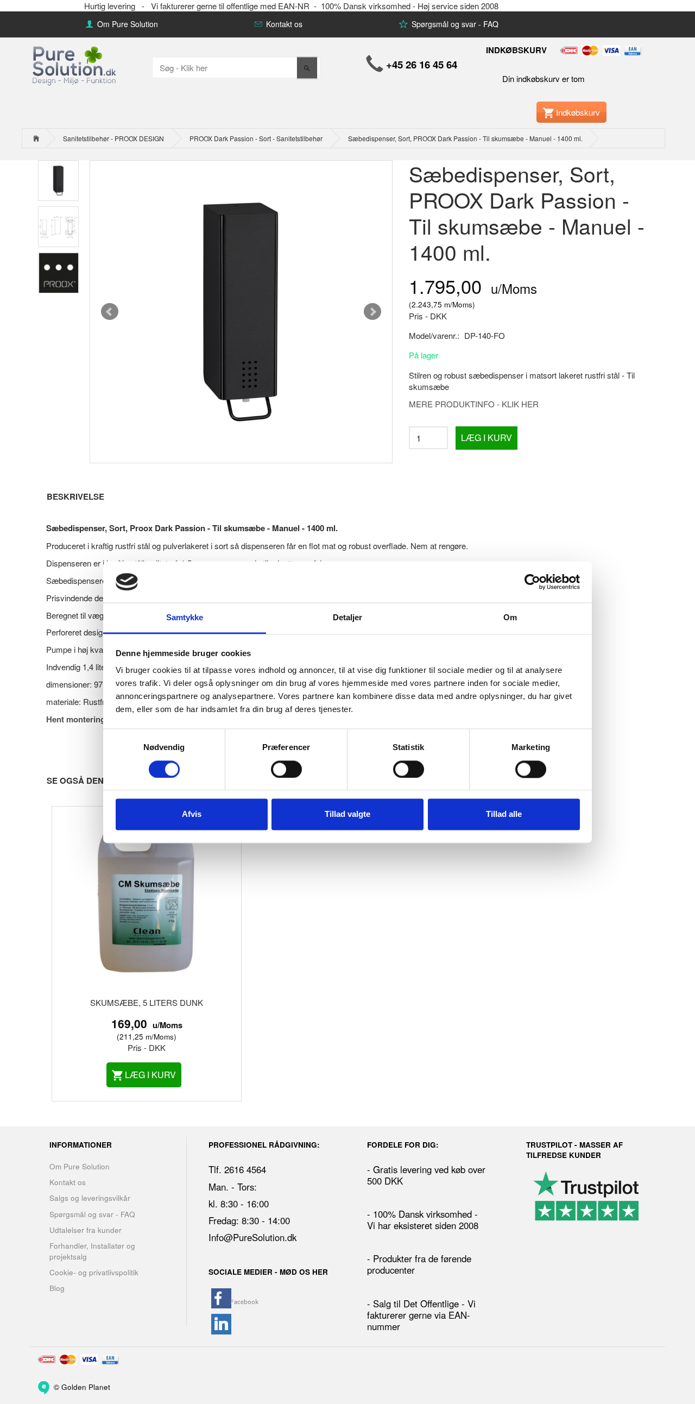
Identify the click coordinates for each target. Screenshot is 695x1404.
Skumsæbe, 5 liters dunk (146, 1002)
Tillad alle (504, 814)
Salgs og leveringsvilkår (89, 1198)
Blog (57, 1288)
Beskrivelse (75, 496)
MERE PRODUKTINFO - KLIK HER (474, 404)
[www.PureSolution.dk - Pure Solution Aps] (75, 64)
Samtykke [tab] (185, 617)
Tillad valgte (347, 814)
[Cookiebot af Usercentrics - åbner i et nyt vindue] (532, 582)
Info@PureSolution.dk (252, 1237)
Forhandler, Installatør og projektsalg (92, 1251)
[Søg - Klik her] (307, 67)
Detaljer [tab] (348, 617)
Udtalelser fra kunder (85, 1230)
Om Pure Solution (126, 23)
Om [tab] (510, 617)
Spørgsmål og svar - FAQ (453, 23)
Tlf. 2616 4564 (237, 1169)
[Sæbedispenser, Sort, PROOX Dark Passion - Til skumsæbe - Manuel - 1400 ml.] (241, 311)
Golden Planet (85, 1386)
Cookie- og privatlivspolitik (93, 1272)
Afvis (191, 814)
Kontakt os (283, 23)
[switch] (286, 769)
